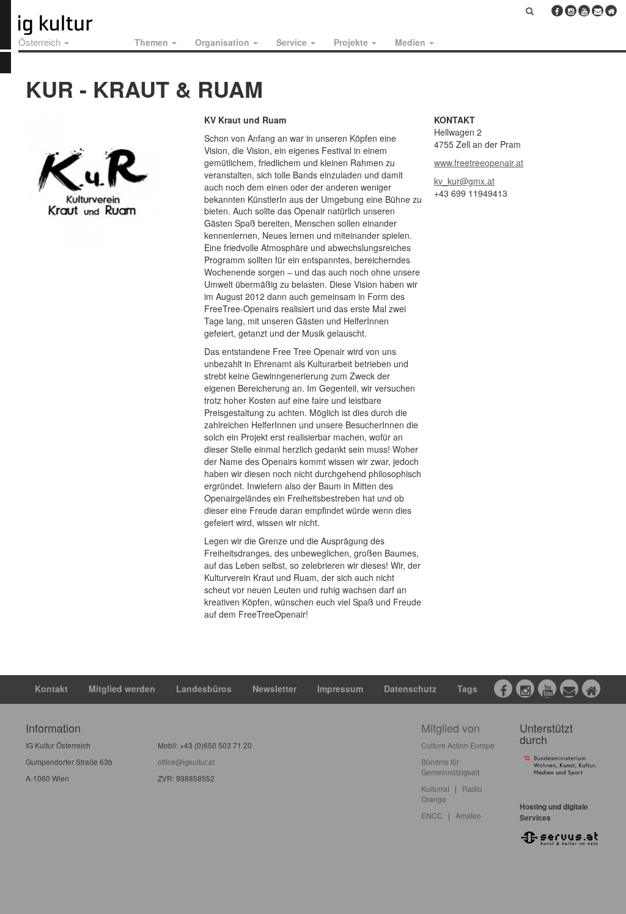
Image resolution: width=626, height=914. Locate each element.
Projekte (352, 42)
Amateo (468, 815)
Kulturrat (435, 788)
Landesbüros (204, 688)
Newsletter (274, 688)
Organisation (223, 42)
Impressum (340, 688)
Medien (411, 42)
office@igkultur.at (186, 761)
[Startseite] (69, 25)
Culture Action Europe (458, 745)
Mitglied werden (122, 688)
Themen (152, 42)
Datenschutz (410, 688)
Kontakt (51, 688)
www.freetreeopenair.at (478, 162)
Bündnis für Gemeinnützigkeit (450, 766)
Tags (467, 688)
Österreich (40, 41)
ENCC (432, 815)
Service (292, 42)
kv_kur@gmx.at (464, 181)
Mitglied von (450, 728)
